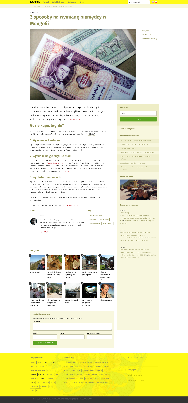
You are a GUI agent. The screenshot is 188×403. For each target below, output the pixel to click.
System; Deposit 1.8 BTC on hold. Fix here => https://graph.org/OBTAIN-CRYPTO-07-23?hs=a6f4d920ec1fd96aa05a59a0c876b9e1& (135, 235)
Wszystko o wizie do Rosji (128, 148)
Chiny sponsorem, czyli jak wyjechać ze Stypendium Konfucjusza (136, 158)
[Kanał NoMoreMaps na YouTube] (117, 2)
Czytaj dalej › (44, 232)
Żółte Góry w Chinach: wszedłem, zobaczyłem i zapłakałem (135, 168)
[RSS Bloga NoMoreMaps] (125, 2)
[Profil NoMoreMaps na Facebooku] (109, 2)
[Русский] (156, 2)
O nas (82, 2)
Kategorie (72, 2)
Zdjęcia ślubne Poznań (135, 375)
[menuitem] (45, 2)
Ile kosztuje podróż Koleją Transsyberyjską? (134, 144)
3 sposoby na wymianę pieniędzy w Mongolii (58, 6)
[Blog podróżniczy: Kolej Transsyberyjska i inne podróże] (35, 2)
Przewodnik (146, 35)
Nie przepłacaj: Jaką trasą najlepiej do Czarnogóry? (136, 140)
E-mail (62, 333)
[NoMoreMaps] (30, 6)
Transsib (46, 2)
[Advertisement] (72, 241)
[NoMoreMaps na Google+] (113, 2)
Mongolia (37, 6)
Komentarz (36, 322)
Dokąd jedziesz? (58, 2)
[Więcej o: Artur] (33, 221)
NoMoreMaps (132, 380)
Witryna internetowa (93, 333)
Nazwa (35, 333)
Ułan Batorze (74, 119)
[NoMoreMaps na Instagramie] (121, 2)
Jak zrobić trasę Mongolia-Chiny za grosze (133, 163)
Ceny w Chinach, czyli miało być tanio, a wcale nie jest (137, 152)
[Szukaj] (148, 2)
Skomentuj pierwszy (149, 39)
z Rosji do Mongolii (70, 205)
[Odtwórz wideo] (138, 190)
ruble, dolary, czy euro (56, 163)
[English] (152, 2)
